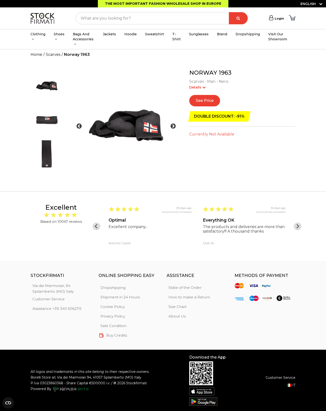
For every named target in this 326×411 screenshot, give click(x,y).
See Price (205, 100)
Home (36, 54)
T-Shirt (176, 36)
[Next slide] (297, 226)
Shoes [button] (59, 34)
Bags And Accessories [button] (83, 36)
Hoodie (130, 34)
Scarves (53, 54)
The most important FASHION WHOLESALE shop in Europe (163, 3)
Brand (222, 34)
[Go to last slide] (96, 226)
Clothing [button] (38, 34)
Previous (79, 126)
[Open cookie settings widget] (8, 403)
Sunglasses (199, 34)
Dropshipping (248, 34)
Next (173, 126)
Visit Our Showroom (277, 36)
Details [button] (195, 87)
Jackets (109, 34)
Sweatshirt (154, 34)
